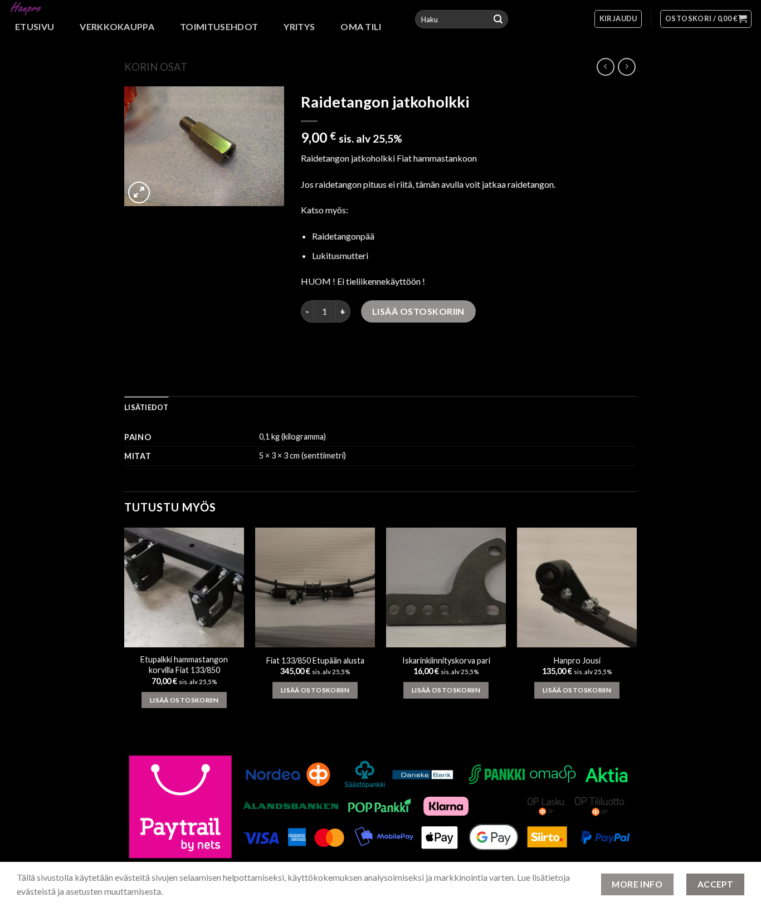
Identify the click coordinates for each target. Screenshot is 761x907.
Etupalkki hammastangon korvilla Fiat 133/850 (184, 665)
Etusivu (34, 26)
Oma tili (361, 26)
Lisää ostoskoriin (418, 311)
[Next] (636, 633)
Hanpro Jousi (577, 660)
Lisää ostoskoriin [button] (184, 700)
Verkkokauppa (117, 26)
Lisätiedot (146, 407)
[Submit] (498, 19)
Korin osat (155, 67)
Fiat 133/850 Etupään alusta (315, 660)
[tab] (146, 407)
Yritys (299, 26)
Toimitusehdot (219, 26)
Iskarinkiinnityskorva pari (446, 660)
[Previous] (124, 633)
